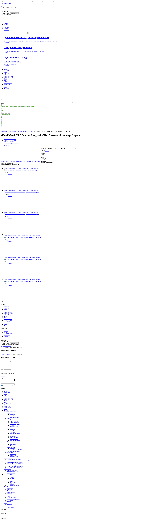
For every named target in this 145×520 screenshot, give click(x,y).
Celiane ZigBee (10, 507)
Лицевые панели (14, 439)
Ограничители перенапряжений (15, 463)
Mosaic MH (9, 490)
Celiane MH (10, 489)
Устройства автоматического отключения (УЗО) (19, 460)
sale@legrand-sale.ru (6, 346)
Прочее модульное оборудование (15, 466)
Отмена (3, 376)
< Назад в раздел (5, 145)
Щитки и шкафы (8, 83)
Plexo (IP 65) (13, 482)
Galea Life (6, 73)
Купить (10, 174)
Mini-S (11, 481)
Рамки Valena (13, 415)
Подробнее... (7, 42)
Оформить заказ (5, 361)
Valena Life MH (10, 493)
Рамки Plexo (13, 444)
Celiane (8, 418)
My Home (6, 88)
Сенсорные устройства (13, 505)
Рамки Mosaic (10, 140)
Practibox (12, 478)
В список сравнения (6, 354)
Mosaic (5, 79)
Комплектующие (11, 473)
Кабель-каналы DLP (12, 470)
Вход (2, 3)
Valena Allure (7, 70)
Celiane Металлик (8, 76)
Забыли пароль (15, 386)
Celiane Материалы (8, 77)
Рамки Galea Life (14, 437)
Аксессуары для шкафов (13, 485)
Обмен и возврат (8, 25)
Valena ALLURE (11, 447)
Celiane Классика (8, 74)
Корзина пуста (3, 5)
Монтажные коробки (11, 143)
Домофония (7, 84)
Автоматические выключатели (15, 459)
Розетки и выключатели (16, 131)
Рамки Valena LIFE (14, 455)
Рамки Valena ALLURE (16, 450)
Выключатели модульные (13, 464)
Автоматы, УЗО (8, 81)
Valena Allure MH (11, 492)
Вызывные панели (11, 497)
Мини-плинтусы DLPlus (13, 471)
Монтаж (9, 501)
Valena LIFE (10, 452)
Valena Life (6, 69)
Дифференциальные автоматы (14, 462)
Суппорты (9, 141)
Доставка (6, 24)
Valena (5, 72)
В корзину (46, 151)
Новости (6, 28)
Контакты (6, 30)
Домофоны (9, 496)
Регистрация (7, 3)
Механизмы (29, 131)
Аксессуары (10, 500)
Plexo (5, 80)
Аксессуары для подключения (14, 467)
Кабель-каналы (7, 85)
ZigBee (5, 87)
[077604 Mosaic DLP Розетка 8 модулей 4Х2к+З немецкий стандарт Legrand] (20, 161)
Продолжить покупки (17, 354)
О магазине (7, 27)
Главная (6, 23)
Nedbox (12, 477)
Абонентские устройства (13, 499)
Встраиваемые (10, 475)
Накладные (9, 479)
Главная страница (5, 131)
